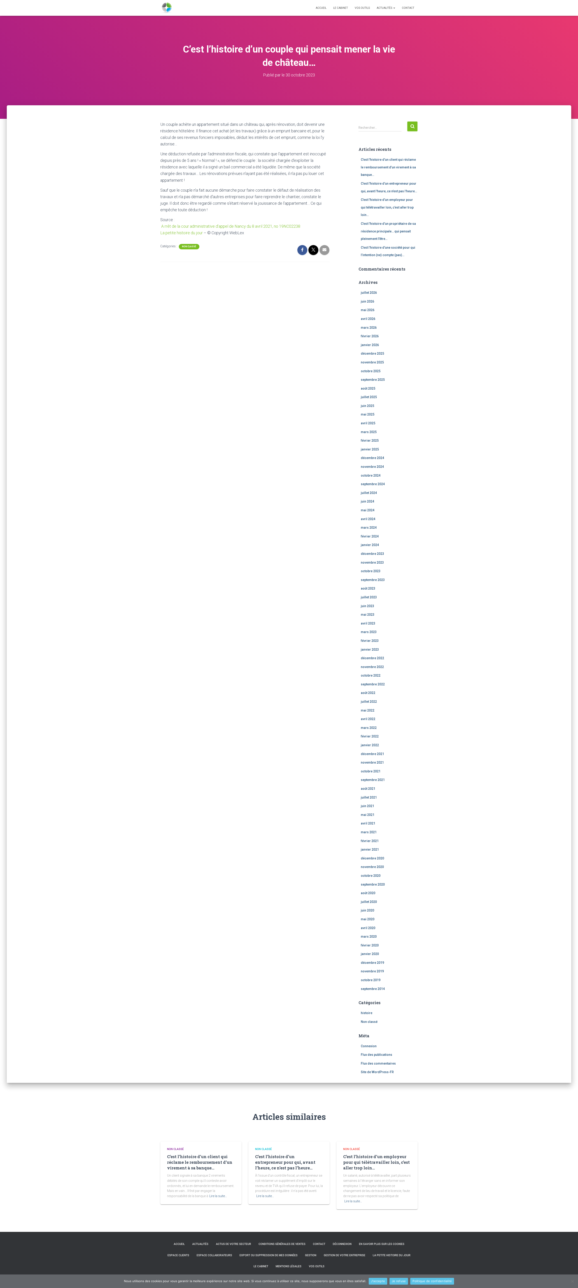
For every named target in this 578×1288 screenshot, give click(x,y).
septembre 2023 (373, 580)
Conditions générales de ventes (282, 1244)
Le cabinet (340, 7)
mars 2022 (369, 728)
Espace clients (178, 1255)
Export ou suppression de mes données (269, 1255)
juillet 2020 (369, 902)
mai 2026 (367, 310)
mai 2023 (367, 614)
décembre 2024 (372, 458)
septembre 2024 (373, 484)
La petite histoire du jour (181, 232)
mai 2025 (367, 414)
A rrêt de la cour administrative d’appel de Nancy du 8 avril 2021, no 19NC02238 (230, 226)
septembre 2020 (373, 884)
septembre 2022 (373, 684)
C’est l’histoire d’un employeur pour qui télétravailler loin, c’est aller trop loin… (387, 207)
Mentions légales (288, 1266)
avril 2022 (368, 719)
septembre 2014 (373, 989)
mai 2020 (367, 919)
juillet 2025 (369, 397)
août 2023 (368, 588)
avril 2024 (368, 519)
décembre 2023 (372, 554)
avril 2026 (368, 319)
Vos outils (362, 7)
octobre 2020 (370, 875)
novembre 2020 (372, 867)
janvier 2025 (370, 449)
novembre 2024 (372, 466)
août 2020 (368, 893)
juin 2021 (367, 806)
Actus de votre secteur (233, 1244)
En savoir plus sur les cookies (381, 1244)
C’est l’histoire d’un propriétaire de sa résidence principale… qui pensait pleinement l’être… (388, 231)
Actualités (385, 7)
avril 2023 (368, 623)
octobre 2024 (370, 475)
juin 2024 (367, 501)
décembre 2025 (372, 353)
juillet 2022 (369, 701)
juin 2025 (367, 406)
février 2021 (370, 841)
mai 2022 (367, 710)
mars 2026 (369, 327)
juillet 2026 (369, 292)
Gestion (310, 1255)
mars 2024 (369, 527)
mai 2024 (367, 510)
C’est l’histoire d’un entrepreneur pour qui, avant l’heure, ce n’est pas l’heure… (285, 1162)
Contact (408, 7)
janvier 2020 (370, 954)
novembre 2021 (372, 762)
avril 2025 (368, 423)
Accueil (321, 7)
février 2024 (370, 536)
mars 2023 (369, 632)
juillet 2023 (369, 597)
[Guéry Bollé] (167, 8)
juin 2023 (367, 606)
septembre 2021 (373, 780)
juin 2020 (367, 910)
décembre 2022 (372, 658)
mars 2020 (369, 936)
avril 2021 (368, 823)
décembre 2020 (372, 858)
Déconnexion (342, 1244)
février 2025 (370, 440)
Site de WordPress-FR (377, 1072)
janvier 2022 (370, 745)
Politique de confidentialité (432, 1281)
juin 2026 (367, 301)
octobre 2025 (370, 371)
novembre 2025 (372, 362)
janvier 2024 (370, 545)
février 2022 (370, 736)
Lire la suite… (218, 1196)
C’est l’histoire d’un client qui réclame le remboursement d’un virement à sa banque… (388, 167)
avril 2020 (368, 928)
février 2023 (370, 641)
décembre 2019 (372, 962)
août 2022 (368, 693)
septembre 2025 (373, 379)
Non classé (189, 246)
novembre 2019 (372, 971)
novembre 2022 (372, 667)
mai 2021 (367, 815)
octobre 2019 (370, 980)
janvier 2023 (370, 649)
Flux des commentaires (378, 1063)
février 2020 (370, 945)
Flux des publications (376, 1054)
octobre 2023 (370, 571)
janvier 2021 (370, 849)
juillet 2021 (369, 797)
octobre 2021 (370, 771)
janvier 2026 (370, 345)
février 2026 (370, 336)
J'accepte (378, 1281)
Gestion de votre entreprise (344, 1255)
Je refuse (399, 1281)
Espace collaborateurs (214, 1255)
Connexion (369, 1046)
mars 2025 (369, 432)
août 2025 (368, 388)
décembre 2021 (372, 754)
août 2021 (368, 788)
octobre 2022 (370, 675)
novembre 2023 (372, 562)
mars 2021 (369, 832)
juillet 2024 (369, 493)
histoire (366, 1013)
